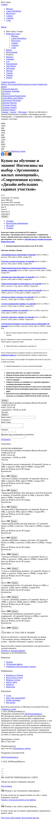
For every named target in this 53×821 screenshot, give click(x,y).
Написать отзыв (18, 151)
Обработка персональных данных (21, 666)
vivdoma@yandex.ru (8, 355)
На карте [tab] (10, 226)
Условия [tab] (9, 221)
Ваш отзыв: (6, 422)
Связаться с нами (8, 709)
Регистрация (11, 52)
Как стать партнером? (15, 698)
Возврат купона (13, 680)
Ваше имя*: (6, 417)
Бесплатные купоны (28, 84)
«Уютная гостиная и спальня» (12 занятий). (17, 297)
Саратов (9, 18)
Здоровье (10, 59)
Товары (9, 75)
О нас (8, 695)
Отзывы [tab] (9, 228)
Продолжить (6, 786)
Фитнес (9, 71)
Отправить (6, 439)
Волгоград (10, 13)
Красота (9, 57)
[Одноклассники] (6, 154)
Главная (4, 112)
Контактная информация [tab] (17, 223)
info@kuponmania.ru (33, 714)
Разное (9, 78)
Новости (10, 684)
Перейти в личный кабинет (13, 651)
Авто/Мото (11, 66)
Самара (9, 16)
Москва (9, 9)
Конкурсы (10, 687)
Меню (3, 27)
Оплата (9, 662)
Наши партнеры (13, 700)
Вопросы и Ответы (14, 675)
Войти (9, 50)
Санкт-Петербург (13, 11)
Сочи (8, 20)
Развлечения (11, 64)
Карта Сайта (11, 682)
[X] (9, 154)
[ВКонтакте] (2, 154)
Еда (7, 61)
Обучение (10, 68)
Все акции (10, 702)
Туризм (9, 73)
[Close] (2, 462)
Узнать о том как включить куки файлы (18, 800)
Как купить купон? (14, 677)
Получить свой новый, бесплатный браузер (20, 818)
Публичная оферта (14, 664)
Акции (13, 112)
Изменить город (13, 34)
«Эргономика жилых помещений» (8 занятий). (18, 255)
